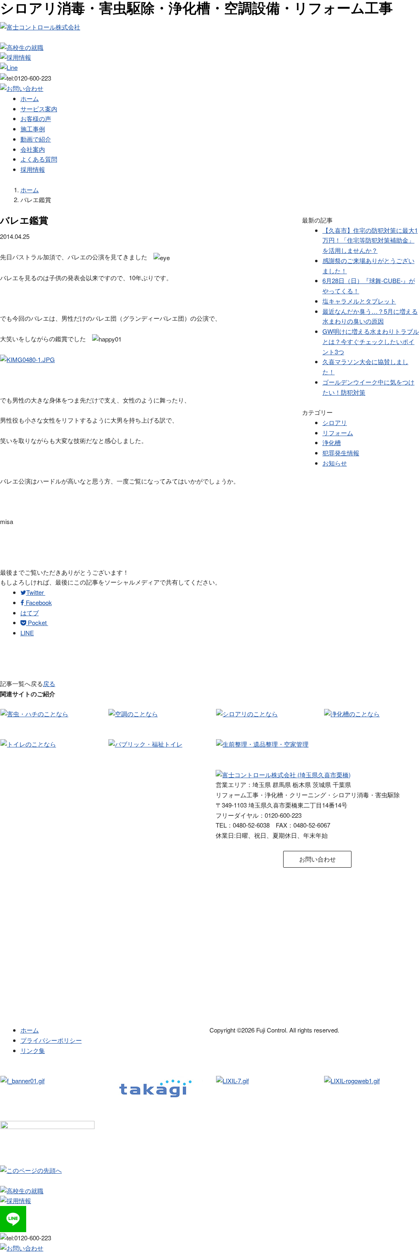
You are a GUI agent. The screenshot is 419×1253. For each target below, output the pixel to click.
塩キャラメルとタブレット (359, 301)
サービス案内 (38, 108)
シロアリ (334, 422)
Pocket (37, 622)
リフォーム (337, 432)
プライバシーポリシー (51, 1040)
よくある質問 (38, 159)
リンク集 (32, 1050)
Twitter (35, 592)
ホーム (29, 98)
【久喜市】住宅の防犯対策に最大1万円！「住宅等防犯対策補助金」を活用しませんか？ (370, 240)
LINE (27, 632)
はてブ (29, 612)
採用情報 (32, 169)
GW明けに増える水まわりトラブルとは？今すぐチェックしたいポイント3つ (370, 341)
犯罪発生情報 (340, 452)
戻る (49, 683)
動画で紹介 (35, 139)
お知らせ (334, 463)
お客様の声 (35, 118)
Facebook (38, 602)
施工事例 (32, 128)
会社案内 (32, 149)
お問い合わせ (317, 859)
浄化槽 (331, 442)
